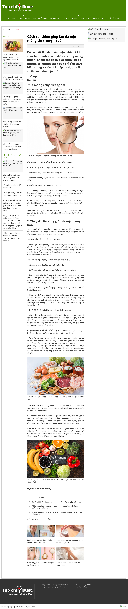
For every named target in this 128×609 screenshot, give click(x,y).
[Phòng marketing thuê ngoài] (106, 39)
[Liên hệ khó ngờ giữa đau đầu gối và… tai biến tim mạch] (13, 166)
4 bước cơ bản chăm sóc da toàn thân (68, 563)
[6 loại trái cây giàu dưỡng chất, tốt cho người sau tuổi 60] (13, 45)
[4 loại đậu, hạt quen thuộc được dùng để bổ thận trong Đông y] (13, 135)
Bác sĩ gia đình (114, 18)
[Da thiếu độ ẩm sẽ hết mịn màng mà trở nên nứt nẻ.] (55, 152)
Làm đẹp (104, 18)
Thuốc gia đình (85, 18)
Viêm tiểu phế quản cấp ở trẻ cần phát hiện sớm (13, 78)
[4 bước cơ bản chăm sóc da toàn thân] (70, 553)
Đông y (96, 18)
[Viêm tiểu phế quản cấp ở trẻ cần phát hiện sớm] (13, 68)
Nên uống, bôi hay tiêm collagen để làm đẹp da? (40, 563)
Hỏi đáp (27, 18)
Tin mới (7, 37)
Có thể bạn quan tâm (39, 519)
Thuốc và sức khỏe (40, 18)
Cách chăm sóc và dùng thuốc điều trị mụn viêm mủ (39, 541)
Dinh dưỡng (54, 18)
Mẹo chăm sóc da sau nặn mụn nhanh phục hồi (69, 541)
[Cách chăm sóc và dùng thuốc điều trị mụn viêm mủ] (41, 531)
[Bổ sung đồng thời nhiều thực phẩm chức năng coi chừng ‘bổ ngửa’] (13, 88)
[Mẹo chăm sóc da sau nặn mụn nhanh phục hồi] (70, 531)
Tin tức (19, 18)
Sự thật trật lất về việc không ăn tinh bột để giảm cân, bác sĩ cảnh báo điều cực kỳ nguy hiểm (12, 205)
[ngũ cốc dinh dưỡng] (106, 30)
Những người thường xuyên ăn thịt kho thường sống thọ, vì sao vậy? (12, 237)
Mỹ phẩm (11, 18)
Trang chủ (6, 29)
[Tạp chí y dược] (17, 7)
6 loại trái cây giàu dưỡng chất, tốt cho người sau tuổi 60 (11, 57)
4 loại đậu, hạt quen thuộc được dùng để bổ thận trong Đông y (13, 146)
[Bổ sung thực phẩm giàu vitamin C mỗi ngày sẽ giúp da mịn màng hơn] (55, 476)
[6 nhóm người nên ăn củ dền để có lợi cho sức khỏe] (13, 113)
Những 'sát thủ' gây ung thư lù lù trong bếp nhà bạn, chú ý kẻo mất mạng (57, 513)
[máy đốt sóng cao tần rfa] (106, 34)
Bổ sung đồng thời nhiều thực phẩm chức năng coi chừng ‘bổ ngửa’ (12, 100)
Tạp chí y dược (18, 607)
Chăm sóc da (18, 29)
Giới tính (74, 18)
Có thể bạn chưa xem (12, 156)
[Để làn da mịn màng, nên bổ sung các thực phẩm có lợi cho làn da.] (55, 393)
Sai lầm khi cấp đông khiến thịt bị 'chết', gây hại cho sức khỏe (57, 502)
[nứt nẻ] (61, 94)
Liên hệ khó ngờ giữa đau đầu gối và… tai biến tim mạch (11, 177)
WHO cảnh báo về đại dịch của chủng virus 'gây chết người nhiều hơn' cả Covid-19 (56, 507)
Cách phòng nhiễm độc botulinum (12, 186)
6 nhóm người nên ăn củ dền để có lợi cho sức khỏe (12, 124)
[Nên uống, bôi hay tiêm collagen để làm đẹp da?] (41, 553)
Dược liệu (65, 18)
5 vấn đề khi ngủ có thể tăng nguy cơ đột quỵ (12, 193)
